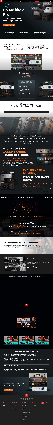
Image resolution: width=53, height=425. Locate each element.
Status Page (33, 406)
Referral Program (14, 409)
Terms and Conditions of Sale (26, 406)
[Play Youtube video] (26, 304)
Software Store (10, 1)
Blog (20, 1)
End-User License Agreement (26, 409)
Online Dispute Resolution (25, 416)
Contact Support (34, 405)
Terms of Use (24, 405)
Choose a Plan (8, 389)
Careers (13, 406)
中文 (3, 406)
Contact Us (13, 405)
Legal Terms (24, 402)
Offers (26, 1)
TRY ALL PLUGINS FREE (9, 25)
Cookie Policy (24, 408)
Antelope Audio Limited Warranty (25, 419)
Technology (16, 1)
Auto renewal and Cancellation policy (26, 413)
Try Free (37, 1)
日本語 (4, 405)
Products (5, 1)
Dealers (22, 1)
